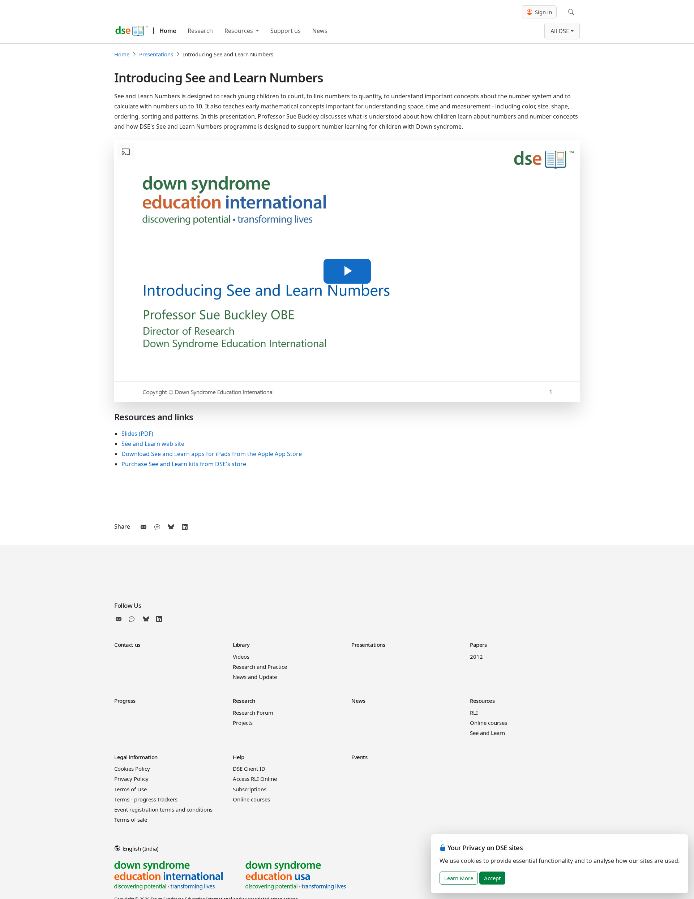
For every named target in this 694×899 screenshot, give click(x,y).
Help (238, 757)
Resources (239, 31)
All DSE (560, 31)
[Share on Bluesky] (171, 527)
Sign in (543, 12)
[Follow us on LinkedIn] (159, 618)
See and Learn (487, 732)
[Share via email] (143, 527)
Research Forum (253, 712)
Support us (285, 31)
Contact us (127, 644)
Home (167, 31)
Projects (243, 722)
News (319, 31)
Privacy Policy (131, 778)
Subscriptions (249, 789)
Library (241, 644)
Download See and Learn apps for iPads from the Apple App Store (211, 454)
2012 (476, 656)
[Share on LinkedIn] (185, 527)
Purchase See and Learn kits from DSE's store (183, 464)
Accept (492, 878)
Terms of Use (130, 789)
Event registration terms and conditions (163, 809)
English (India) (140, 848)
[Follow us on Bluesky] (146, 618)
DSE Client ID (249, 768)
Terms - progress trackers (145, 799)
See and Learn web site (152, 444)
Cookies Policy (132, 768)
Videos (241, 656)
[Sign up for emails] (120, 618)
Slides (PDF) (137, 434)
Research (200, 31)
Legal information (136, 757)
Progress (125, 700)
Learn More (458, 878)
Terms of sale (130, 819)
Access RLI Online (255, 778)
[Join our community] (133, 618)
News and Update (255, 676)
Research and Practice (260, 666)
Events (359, 757)
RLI (474, 712)
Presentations (156, 54)
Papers (478, 644)
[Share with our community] (157, 527)
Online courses (488, 722)
